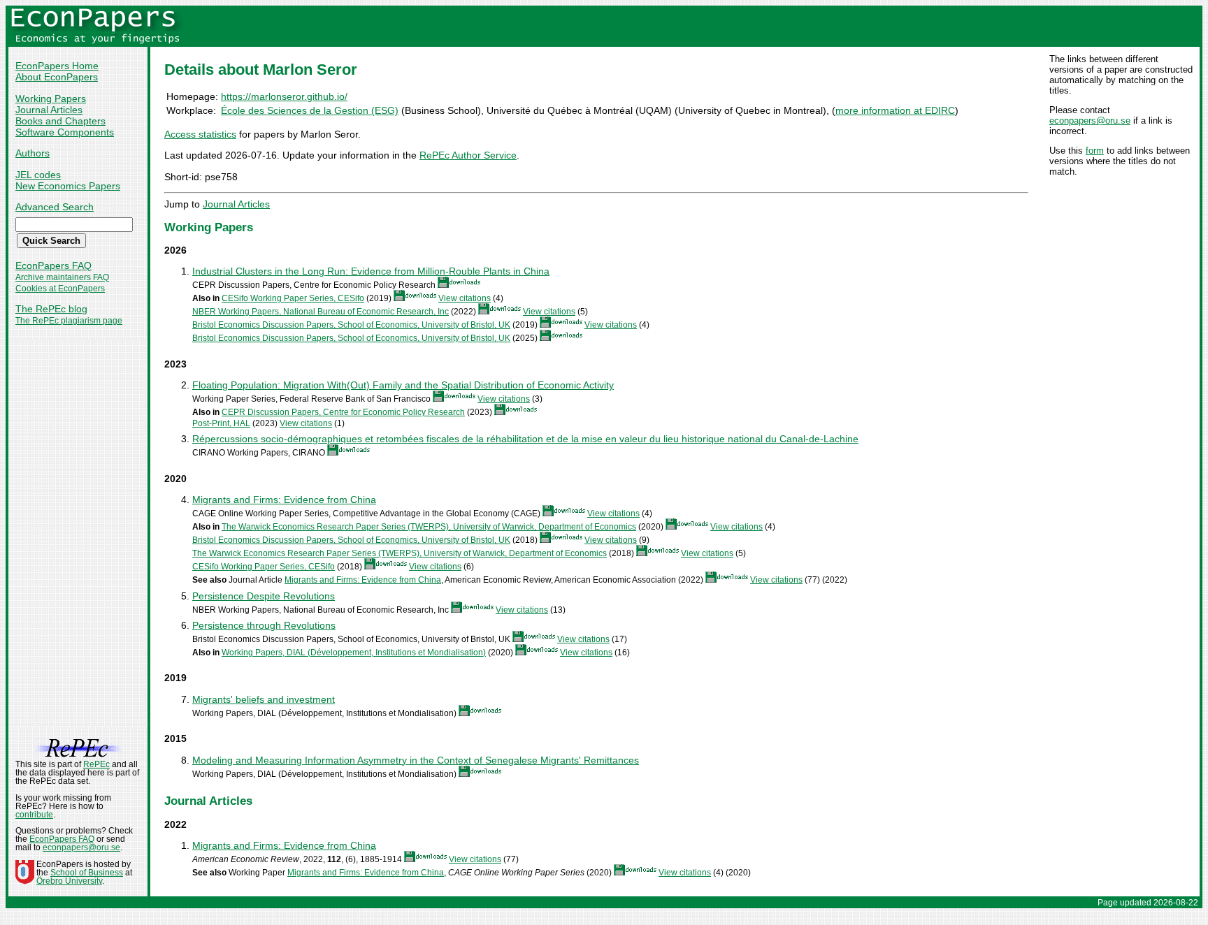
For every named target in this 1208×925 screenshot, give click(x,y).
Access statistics (200, 134)
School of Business (86, 872)
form (1095, 150)
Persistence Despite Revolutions (263, 596)
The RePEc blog (51, 308)
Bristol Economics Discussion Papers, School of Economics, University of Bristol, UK (351, 325)
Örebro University (69, 881)
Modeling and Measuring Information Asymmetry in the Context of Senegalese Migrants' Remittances (415, 760)
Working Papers (50, 98)
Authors (32, 153)
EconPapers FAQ (53, 265)
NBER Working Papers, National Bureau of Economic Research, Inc (320, 311)
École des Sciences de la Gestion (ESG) (309, 110)
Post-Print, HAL (221, 423)
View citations (464, 298)
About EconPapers (56, 76)
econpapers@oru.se (1089, 120)
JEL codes (38, 174)
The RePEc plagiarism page (68, 320)
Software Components (64, 132)
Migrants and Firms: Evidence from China (284, 499)
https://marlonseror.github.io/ (284, 96)
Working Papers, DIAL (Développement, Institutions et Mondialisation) (354, 652)
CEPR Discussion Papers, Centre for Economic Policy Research (343, 412)
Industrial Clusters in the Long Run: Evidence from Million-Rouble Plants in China (370, 271)
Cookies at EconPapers (60, 288)
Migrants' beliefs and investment (263, 699)
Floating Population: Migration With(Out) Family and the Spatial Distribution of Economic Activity (403, 385)
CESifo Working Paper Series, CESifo (293, 298)
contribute (34, 814)
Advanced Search (54, 206)
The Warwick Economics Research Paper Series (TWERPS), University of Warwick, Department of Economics (429, 527)
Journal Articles (48, 109)
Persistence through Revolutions (264, 625)
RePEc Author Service (468, 155)
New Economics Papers (67, 185)
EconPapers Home (57, 65)
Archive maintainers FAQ (62, 277)
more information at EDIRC (895, 110)
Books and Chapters (60, 120)
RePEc (96, 764)
